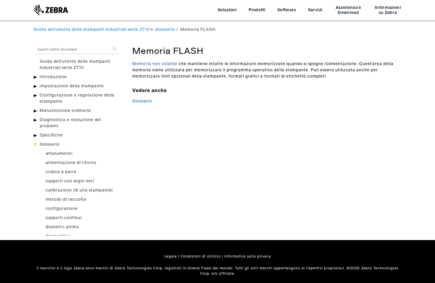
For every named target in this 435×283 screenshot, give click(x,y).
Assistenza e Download (348, 10)
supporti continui (64, 218)
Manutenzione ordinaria (65, 111)
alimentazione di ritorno (71, 163)
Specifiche (51, 135)
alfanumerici (59, 154)
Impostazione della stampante (72, 86)
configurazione (62, 209)
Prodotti (257, 10)
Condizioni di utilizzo (201, 256)
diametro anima (62, 227)
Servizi (315, 10)
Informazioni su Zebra (388, 10)
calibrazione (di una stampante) (79, 190)
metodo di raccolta (66, 199)
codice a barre (61, 172)
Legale (170, 256)
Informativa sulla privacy (247, 256)
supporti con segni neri (70, 181)
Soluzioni (227, 10)
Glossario (165, 30)
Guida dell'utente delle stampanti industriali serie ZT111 (92, 30)
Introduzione (53, 77)
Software (286, 10)
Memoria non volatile (154, 64)
